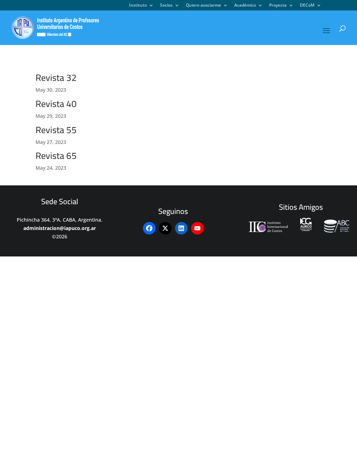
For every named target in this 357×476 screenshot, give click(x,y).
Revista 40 (56, 103)
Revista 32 (56, 77)
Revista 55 (56, 129)
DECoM (307, 5)
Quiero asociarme (203, 5)
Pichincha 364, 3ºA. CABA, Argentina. (59, 219)
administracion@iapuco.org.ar (59, 228)
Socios (166, 5)
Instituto (138, 5)
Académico (245, 5)
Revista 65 (56, 155)
